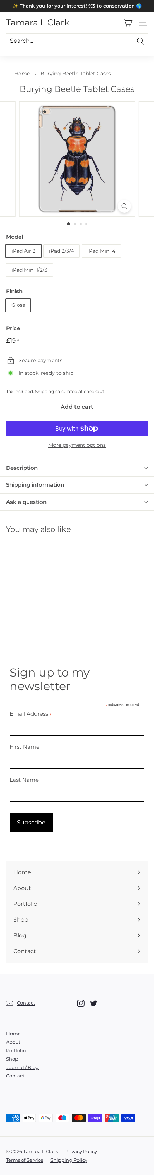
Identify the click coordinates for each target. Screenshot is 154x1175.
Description (22, 467)
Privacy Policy (81, 1151)
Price (13, 328)
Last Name (24, 779)
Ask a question (26, 501)
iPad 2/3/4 (61, 251)
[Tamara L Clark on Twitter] (93, 1003)
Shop (12, 1059)
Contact (15, 1075)
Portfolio (16, 1050)
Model (14, 236)
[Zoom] (124, 206)
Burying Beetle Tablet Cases (75, 73)
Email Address (31, 713)
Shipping (44, 391)
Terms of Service (24, 1160)
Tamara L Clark (37, 23)
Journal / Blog (22, 1067)
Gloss (18, 305)
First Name (24, 746)
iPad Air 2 (23, 251)
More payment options (77, 445)
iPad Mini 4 (101, 251)
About (13, 1042)
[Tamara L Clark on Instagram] (81, 1003)
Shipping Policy (68, 1160)
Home (22, 73)
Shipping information (35, 484)
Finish (14, 291)
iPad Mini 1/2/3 (29, 270)
